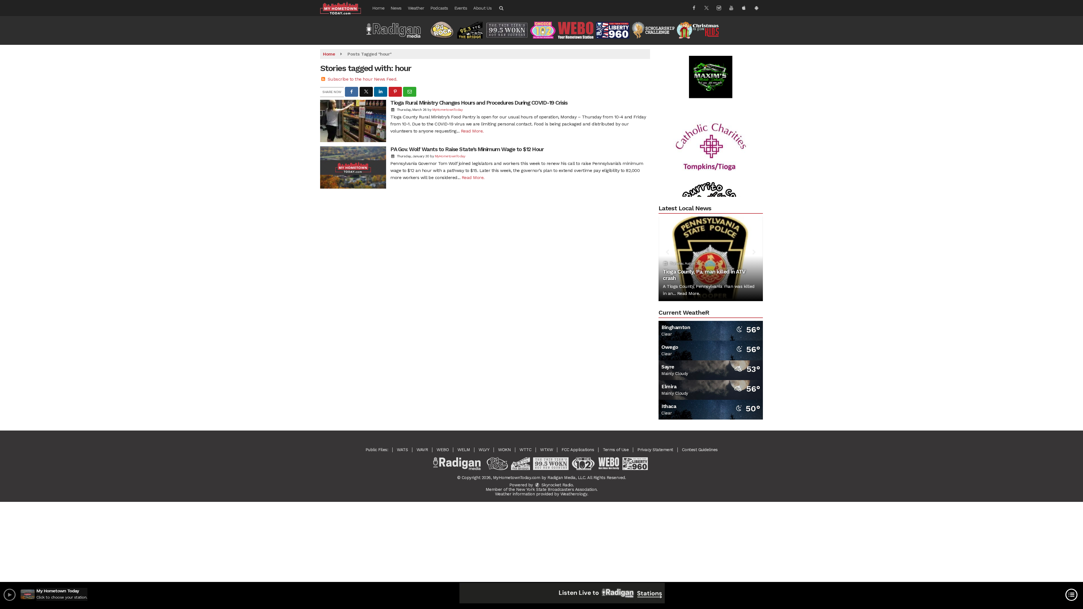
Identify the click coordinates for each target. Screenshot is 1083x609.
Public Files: (377, 449)
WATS (402, 449)
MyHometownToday (447, 110)
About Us (482, 8)
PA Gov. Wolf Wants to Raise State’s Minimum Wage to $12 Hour (466, 149)
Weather (416, 8)
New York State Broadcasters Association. (557, 489)
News (396, 8)
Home (378, 8)
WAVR (422, 449)
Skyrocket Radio (556, 484)
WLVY (484, 449)
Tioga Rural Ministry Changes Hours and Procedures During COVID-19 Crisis (478, 102)
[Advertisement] (710, 58)
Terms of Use (616, 449)
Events (460, 8)
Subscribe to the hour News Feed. (362, 79)
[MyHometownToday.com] (344, 7)
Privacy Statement (655, 449)
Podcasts (439, 8)
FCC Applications (578, 449)
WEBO (443, 449)
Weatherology (573, 494)
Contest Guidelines (700, 449)
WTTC (525, 449)
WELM (463, 449)
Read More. (472, 131)
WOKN (504, 449)
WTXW (546, 449)
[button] (501, 8)
